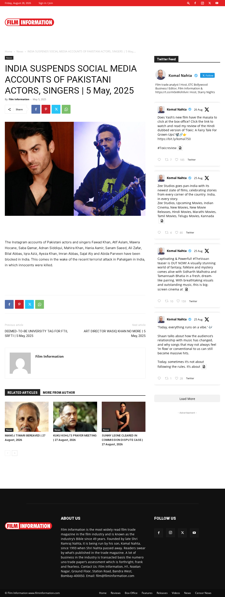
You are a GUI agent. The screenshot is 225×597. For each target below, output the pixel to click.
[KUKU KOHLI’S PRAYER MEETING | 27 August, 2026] (75, 417)
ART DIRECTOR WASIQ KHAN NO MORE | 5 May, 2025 (114, 333)
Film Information (19, 99)
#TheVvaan (201, 259)
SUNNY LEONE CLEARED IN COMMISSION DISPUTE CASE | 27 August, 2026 (122, 440)
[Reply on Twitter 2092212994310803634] (160, 378)
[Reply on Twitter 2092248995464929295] (160, 301)
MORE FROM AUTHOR (59, 392)
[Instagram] (202, 3)
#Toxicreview (167, 148)
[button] (188, 3)
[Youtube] (217, 3)
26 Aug (198, 109)
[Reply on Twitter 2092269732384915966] (160, 232)
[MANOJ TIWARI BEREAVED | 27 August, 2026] (27, 417)
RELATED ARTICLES (22, 392)
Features (147, 593)
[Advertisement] (140, 22)
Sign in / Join (46, 3)
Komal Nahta (177, 109)
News (19, 51)
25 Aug (198, 178)
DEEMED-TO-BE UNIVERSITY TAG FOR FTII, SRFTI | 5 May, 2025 (36, 333)
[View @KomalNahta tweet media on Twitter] (180, 148)
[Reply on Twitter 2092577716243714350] (160, 160)
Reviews (116, 593)
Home (8, 51)
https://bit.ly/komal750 (174, 139)
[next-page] (14, 453)
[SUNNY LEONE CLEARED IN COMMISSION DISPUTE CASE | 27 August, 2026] (123, 417)
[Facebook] (195, 3)
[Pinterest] (46, 109)
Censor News (203, 593)
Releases (162, 593)
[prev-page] (7, 453)
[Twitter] (209, 3)
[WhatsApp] (66, 109)
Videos (176, 593)
